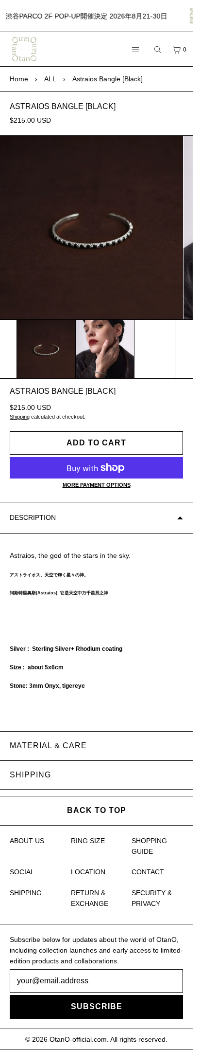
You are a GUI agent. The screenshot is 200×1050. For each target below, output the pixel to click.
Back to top (96, 810)
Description (33, 517)
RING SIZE (88, 841)
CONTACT (148, 872)
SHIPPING (30, 775)
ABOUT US (27, 841)
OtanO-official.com (78, 1039)
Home (19, 79)
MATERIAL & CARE (48, 745)
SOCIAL (22, 872)
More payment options (97, 485)
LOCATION (88, 872)
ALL (50, 79)
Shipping (20, 417)
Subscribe (96, 1006)
